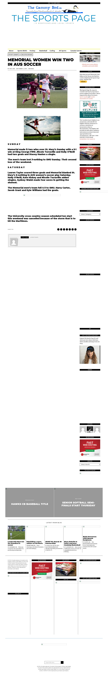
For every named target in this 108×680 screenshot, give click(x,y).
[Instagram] (94, 51)
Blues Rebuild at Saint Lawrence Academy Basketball (72, 543)
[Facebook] (90, 51)
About (11, 51)
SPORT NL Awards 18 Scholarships (53, 542)
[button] (62, 662)
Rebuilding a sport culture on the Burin (35, 542)
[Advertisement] (54, 36)
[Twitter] (92, 51)
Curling (52, 51)
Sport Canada (84, 97)
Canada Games (76, 51)
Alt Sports (62, 51)
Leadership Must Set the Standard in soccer (16, 543)
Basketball (43, 51)
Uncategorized (26, 54)
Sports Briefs (22, 51)
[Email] (96, 51)
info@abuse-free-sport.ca (87, 139)
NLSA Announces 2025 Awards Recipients (89, 538)
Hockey (32, 51)
